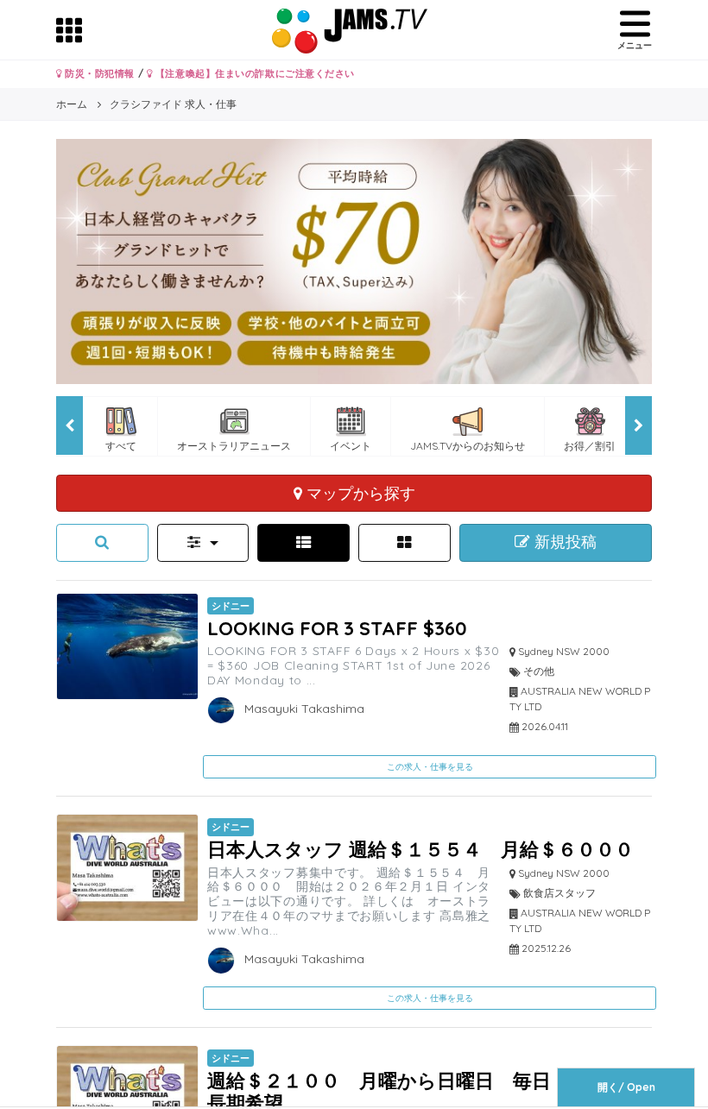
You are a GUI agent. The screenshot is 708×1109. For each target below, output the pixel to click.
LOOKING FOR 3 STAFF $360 (337, 628)
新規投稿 (563, 542)
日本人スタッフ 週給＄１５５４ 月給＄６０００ (420, 848)
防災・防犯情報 (98, 73)
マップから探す (358, 492)
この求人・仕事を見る (430, 766)
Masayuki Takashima (302, 708)
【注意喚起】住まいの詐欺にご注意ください (253, 73)
